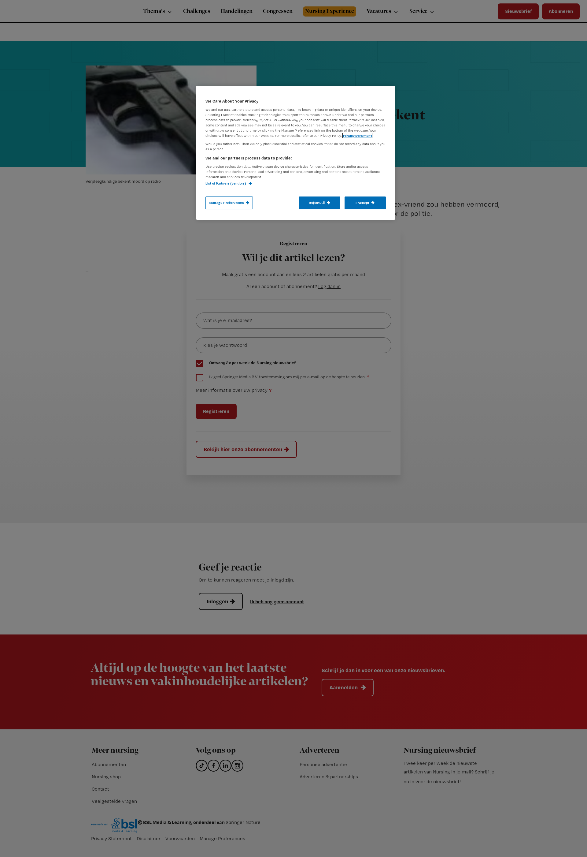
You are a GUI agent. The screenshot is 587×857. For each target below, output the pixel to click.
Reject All (317, 202)
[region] (295, 153)
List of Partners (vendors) (226, 183)
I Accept (362, 202)
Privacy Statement (357, 135)
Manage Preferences (226, 202)
